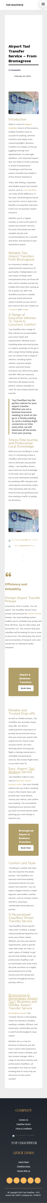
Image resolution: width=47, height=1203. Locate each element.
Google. (25, 309)
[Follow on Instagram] (24, 1180)
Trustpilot (13, 309)
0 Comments (15, 70)
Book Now (26, 688)
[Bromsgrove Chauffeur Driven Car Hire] (24, 541)
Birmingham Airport (17, 1013)
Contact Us (23, 1119)
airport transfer (35, 613)
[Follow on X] (17, 1180)
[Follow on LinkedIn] (38, 1180)
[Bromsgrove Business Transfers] (24, 546)
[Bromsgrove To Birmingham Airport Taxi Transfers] (24, 520)
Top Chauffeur (29, 190)
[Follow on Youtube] (31, 1180)
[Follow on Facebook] (10, 1180)
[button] (43, 4)
